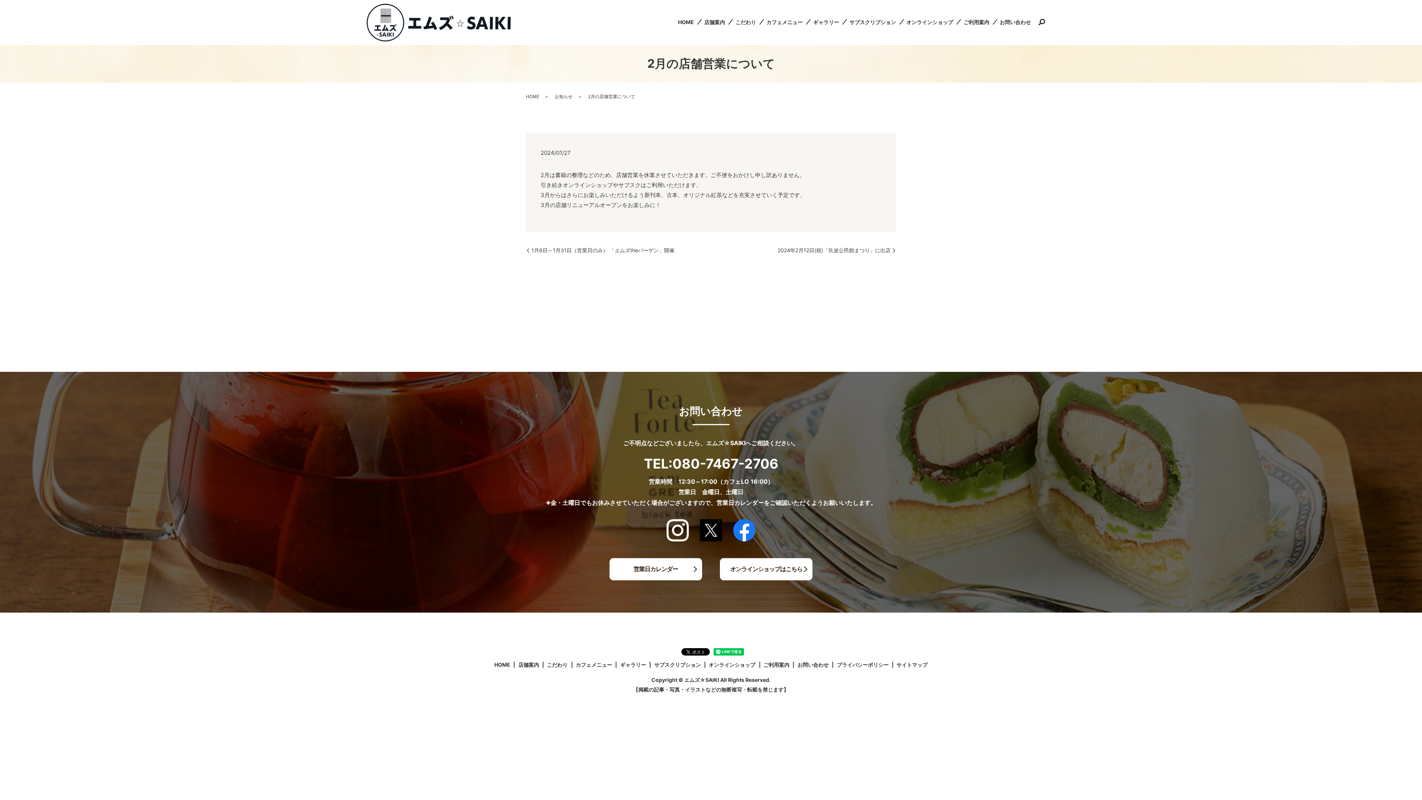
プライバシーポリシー (863, 664)
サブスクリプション (872, 22)
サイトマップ (912, 664)
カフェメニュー (785, 22)
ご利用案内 (976, 22)
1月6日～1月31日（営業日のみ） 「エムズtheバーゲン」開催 (602, 250)
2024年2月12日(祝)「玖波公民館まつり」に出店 (834, 250)
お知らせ (564, 96)
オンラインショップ (930, 22)
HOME (686, 22)
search (1041, 22)
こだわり (745, 22)
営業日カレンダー (656, 569)
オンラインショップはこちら (766, 569)
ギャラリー (826, 22)
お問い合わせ (1015, 22)
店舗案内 (714, 22)
